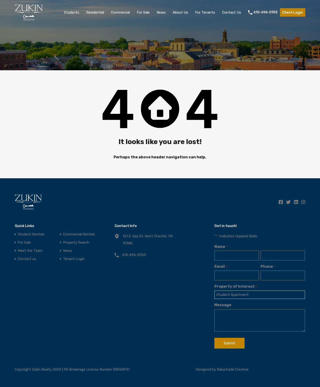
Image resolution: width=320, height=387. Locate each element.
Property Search (76, 242)
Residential (95, 12)
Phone (267, 266)
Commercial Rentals (79, 234)
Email (220, 266)
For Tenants (205, 12)
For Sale (143, 12)
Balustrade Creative (233, 369)
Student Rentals (31, 234)
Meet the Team (30, 251)
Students (71, 12)
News (161, 12)
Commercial (120, 12)
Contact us (27, 259)
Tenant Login (74, 259)
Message (222, 305)
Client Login (292, 12)
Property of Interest (235, 286)
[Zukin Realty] (29, 18)
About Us (180, 12)
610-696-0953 (265, 12)
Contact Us (231, 12)
